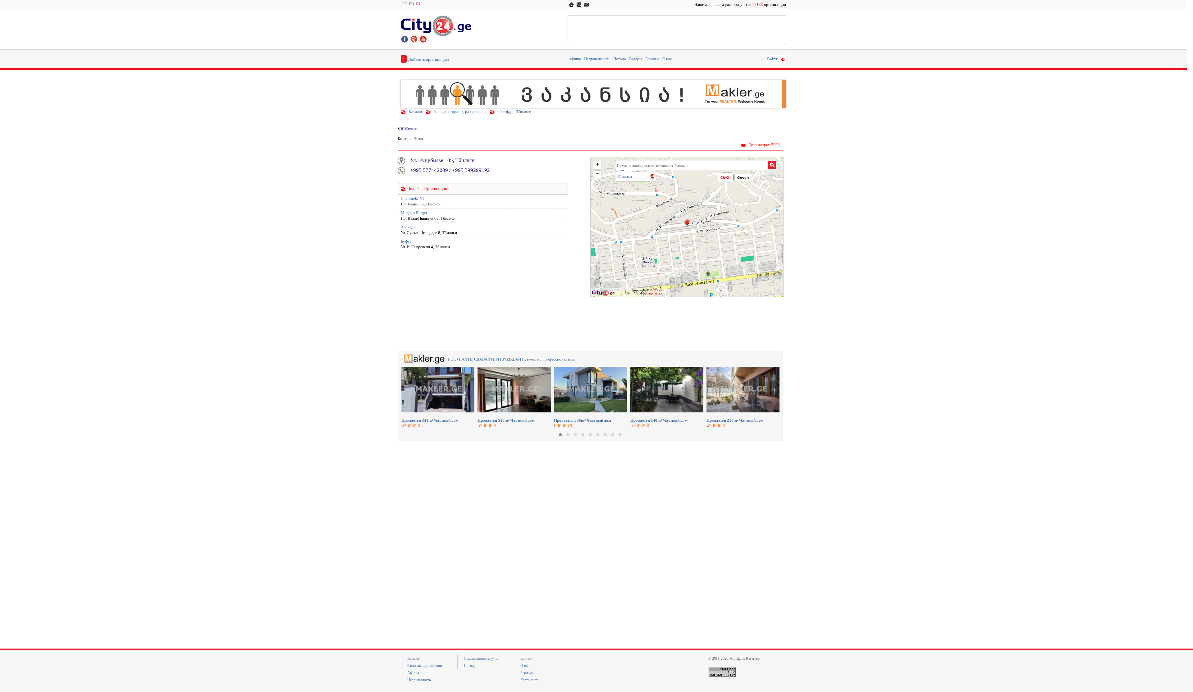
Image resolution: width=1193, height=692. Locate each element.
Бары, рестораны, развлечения (460, 112)
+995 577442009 (429, 170)
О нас (667, 59)
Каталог (416, 112)
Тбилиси (624, 176)
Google (743, 177)
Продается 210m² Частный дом (735, 420)
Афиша (575, 59)
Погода (619, 59)
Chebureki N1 (412, 198)
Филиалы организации (424, 665)
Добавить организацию (425, 58)
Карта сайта (529, 680)
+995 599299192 (471, 170)
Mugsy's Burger (414, 213)
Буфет (406, 241)
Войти (772, 59)
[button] (560, 435)
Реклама (652, 59)
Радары (635, 59)
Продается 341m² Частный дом (430, 420)
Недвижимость (597, 59)
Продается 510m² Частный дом (506, 420)
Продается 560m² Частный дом (582, 420)
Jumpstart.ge (653, 293)
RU (419, 4)
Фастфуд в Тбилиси (514, 112)
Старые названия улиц (481, 658)
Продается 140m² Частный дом (659, 420)
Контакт (526, 658)
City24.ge (656, 290)
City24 (725, 177)
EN (411, 4)
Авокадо (408, 227)
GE (404, 4)
